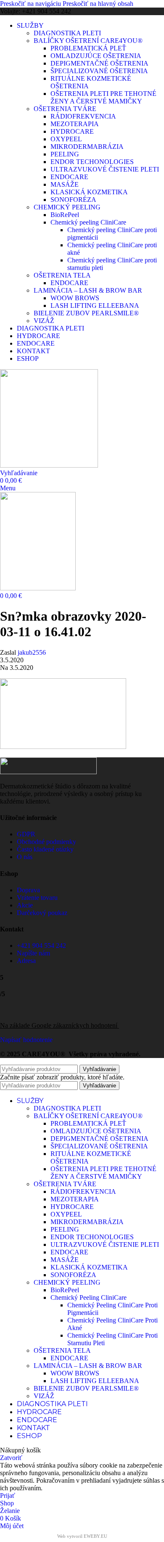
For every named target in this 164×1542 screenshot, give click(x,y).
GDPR (26, 834)
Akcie (25, 905)
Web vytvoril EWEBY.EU (82, 1536)
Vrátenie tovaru (37, 897)
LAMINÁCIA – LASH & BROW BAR (88, 290)
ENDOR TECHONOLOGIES (92, 161)
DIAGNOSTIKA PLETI (67, 33)
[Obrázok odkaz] (48, 771)
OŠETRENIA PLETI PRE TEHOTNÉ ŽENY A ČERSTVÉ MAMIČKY (103, 97)
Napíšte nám (33, 953)
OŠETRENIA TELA (62, 275)
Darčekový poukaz (42, 912)
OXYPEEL (66, 139)
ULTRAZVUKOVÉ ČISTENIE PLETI (104, 169)
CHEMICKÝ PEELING (67, 207)
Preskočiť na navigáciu (31, 3)
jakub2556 (32, 652)
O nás (24, 856)
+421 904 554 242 (41, 945)
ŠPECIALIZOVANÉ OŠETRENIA (99, 70)
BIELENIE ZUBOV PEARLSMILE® (86, 313)
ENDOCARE (69, 176)
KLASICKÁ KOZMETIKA (89, 192)
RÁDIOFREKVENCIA (83, 116)
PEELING (64, 154)
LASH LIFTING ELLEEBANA (94, 305)
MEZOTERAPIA (74, 123)
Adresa (26, 960)
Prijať (7, 1495)
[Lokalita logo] (49, 465)
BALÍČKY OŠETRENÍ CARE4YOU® (88, 40)
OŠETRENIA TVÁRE (65, 108)
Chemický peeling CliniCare (88, 222)
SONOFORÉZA (73, 199)
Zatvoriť (11, 1457)
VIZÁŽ (44, 320)
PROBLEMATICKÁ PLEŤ (88, 48)
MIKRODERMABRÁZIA (87, 146)
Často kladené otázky (45, 849)
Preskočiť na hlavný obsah (98, 3)
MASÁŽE (64, 184)
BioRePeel (64, 214)
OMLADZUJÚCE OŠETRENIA (95, 55)
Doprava (28, 890)
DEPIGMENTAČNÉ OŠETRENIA (99, 63)
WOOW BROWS (74, 298)
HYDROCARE (72, 131)
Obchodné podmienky (46, 841)
